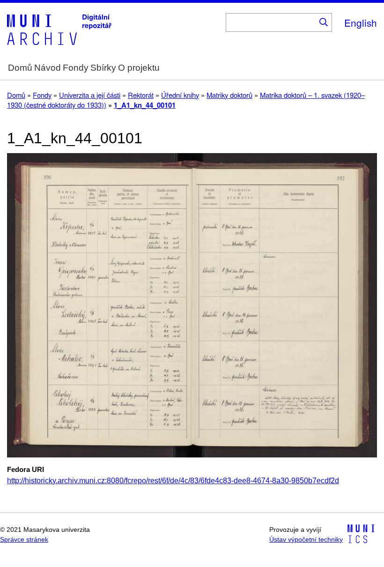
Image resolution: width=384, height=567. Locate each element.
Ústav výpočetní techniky (306, 539)
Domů (20, 67)
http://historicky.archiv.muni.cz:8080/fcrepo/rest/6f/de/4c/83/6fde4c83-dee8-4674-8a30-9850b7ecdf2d (173, 481)
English (360, 22)
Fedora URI (25, 469)
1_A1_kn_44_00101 (145, 105)
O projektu (139, 67)
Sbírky (103, 67)
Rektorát (141, 95)
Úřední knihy (180, 95)
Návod (47, 67)
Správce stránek (24, 539)
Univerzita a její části (89, 95)
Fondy (76, 67)
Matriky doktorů (229, 95)
